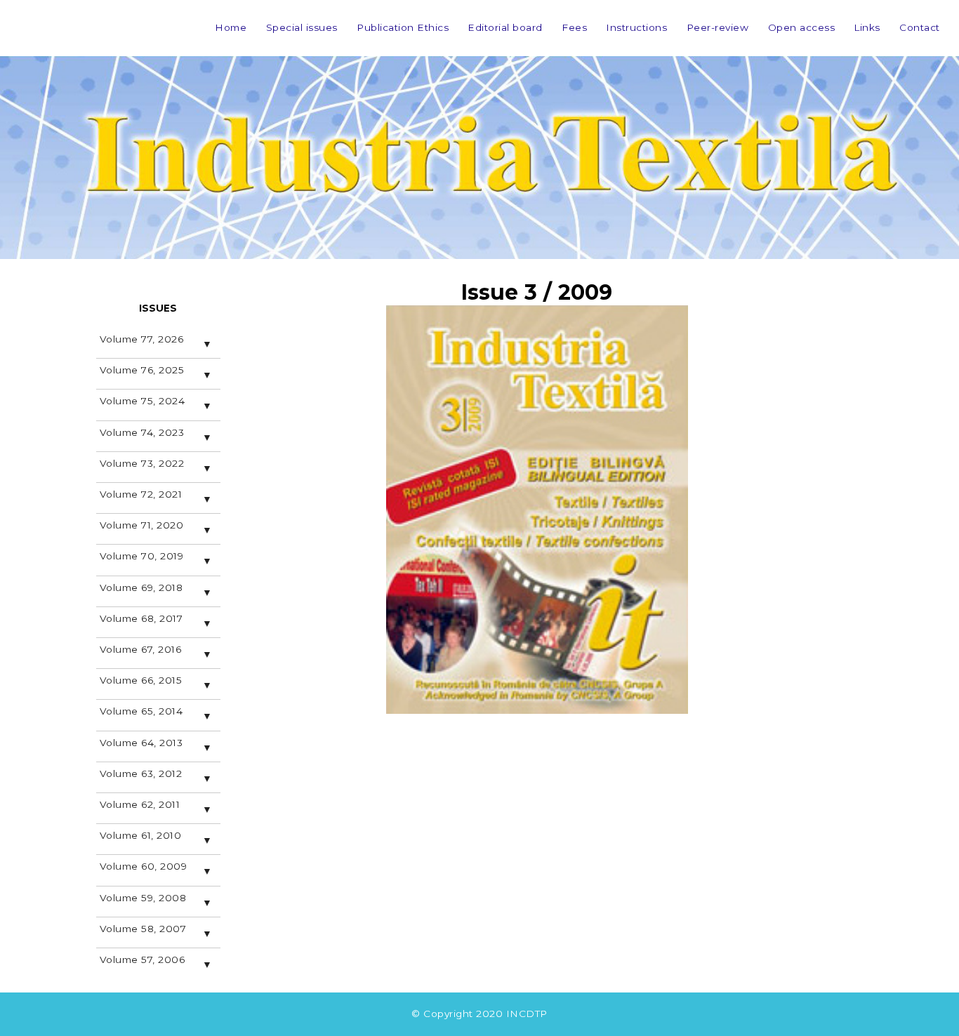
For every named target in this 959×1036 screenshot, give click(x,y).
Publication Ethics (403, 27)
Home (230, 27)
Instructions (636, 27)
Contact (919, 27)
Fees (574, 27)
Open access (801, 27)
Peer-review (718, 27)
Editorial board (505, 27)
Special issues (302, 27)
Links (867, 27)
